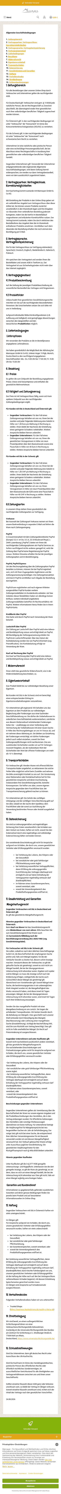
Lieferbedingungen (16, 54)
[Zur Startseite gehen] (30, 10)
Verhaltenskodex (16, 76)
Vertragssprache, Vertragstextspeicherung (26, 48)
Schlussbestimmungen (19, 82)
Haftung (12, 74)
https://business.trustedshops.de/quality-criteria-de (32, 1309)
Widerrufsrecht (14, 59)
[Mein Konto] (44, 17)
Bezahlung (12, 56)
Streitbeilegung (15, 79)
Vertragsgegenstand (17, 51)
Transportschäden (16, 65)
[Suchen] (38, 17)
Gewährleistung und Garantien (22, 71)
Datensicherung (16, 68)
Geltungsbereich (15, 39)
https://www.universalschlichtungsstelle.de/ (36, 1338)
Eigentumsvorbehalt (16, 62)
